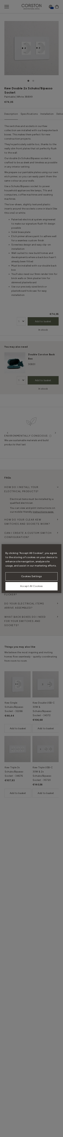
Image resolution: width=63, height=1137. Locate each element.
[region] (31, 568)
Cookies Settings (31, 576)
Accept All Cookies (31, 586)
